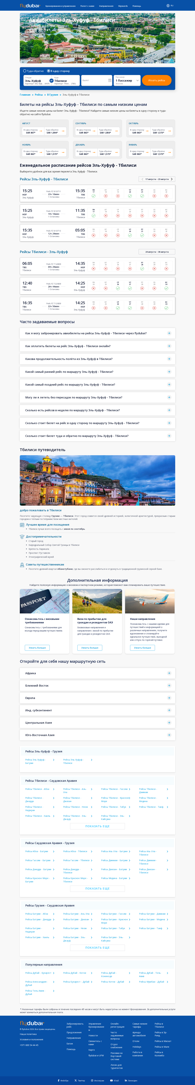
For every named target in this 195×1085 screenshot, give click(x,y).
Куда (56, 77)
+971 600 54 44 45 (29, 1045)
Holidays (137, 1046)
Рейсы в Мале (162, 1046)
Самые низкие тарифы (140, 1025)
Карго (92, 1049)
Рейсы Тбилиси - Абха (37, 789)
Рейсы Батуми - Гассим (113, 913)
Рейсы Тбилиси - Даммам (148, 791)
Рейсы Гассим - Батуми (37, 860)
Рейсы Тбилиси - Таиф (151, 806)
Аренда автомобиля (139, 1034)
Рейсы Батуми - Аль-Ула (76, 913)
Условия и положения (31, 1039)
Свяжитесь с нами (95, 1043)
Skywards (123, 6)
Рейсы (39, 94)
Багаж (70, 1043)
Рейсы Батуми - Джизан (76, 919)
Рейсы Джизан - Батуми (114, 869)
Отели (136, 1041)
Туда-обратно (35, 71)
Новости (93, 1035)
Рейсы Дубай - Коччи (74, 972)
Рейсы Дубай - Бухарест (38, 972)
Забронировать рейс (75, 1025)
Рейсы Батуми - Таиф (150, 928)
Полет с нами (87, 6)
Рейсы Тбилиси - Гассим (114, 789)
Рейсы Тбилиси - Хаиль (37, 815)
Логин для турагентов (117, 1066)
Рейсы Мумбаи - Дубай (151, 981)
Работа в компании (138, 1054)
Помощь (137, 6)
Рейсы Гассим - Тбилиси (76, 860)
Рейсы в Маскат (163, 1041)
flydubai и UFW (96, 1055)
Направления (106, 6)
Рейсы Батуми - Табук (113, 928)
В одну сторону (60, 71)
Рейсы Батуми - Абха (36, 913)
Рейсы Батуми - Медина (152, 919)
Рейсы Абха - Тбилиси (75, 851)
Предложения (74, 1032)
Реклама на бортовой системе (116, 1056)
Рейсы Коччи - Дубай (112, 981)
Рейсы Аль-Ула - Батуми (114, 851)
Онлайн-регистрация (117, 1025)
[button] (97, 333)
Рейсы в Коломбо (159, 1054)
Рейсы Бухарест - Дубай (76, 981)
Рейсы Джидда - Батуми (38, 869)
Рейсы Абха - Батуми (36, 851)
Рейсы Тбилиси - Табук (113, 806)
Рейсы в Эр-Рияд (161, 1034)
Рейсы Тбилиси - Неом (75, 806)
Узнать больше (37, 647)
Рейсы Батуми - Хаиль (37, 937)
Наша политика (28, 1034)
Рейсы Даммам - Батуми (114, 860)
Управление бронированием (96, 1026)
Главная (25, 94)
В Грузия (52, 94)
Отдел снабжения (116, 1046)
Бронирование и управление (61, 6)
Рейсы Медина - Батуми (114, 878)
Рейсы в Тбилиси (159, 1025)
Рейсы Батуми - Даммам (152, 913)
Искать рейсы (156, 80)
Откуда (28, 77)
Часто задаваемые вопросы (117, 1035)
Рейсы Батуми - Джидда (38, 919)
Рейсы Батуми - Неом (75, 928)
